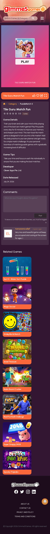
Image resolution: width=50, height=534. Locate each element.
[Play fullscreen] (45, 95)
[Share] (41, 95)
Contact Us (25, 508)
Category (12, 104)
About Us (25, 504)
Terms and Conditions (25, 516)
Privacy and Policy (25, 512)
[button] (45, 501)
